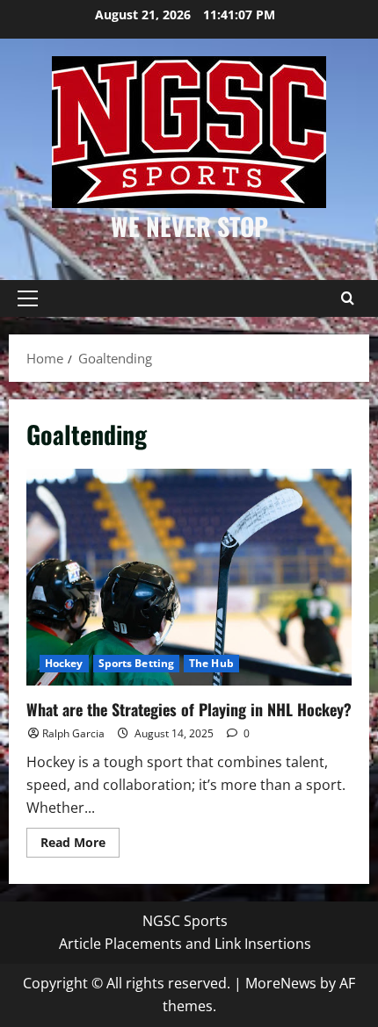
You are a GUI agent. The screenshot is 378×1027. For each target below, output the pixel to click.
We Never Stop (189, 226)
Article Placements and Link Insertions (185, 943)
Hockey (64, 663)
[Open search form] (347, 298)
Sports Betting (136, 663)
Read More (80, 845)
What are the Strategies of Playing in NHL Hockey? (189, 577)
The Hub (211, 663)
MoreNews (280, 983)
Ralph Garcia (73, 733)
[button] (28, 298)
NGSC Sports (185, 920)
